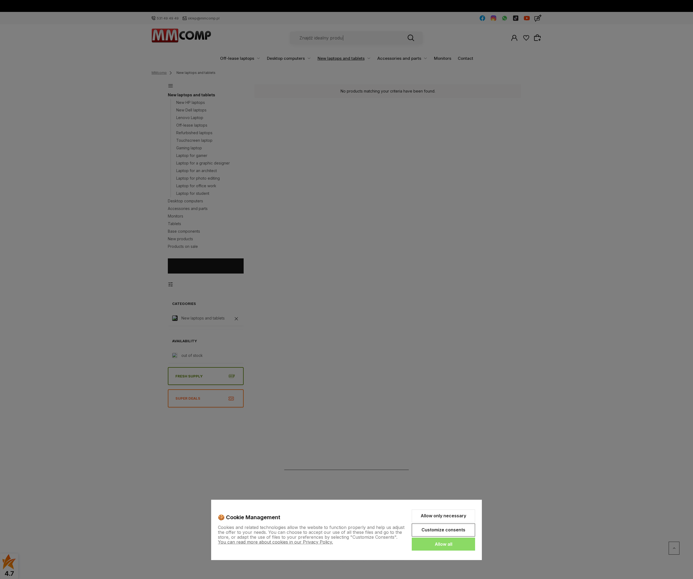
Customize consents (443, 529)
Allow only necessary (443, 515)
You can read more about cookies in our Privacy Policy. (275, 542)
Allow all (443, 544)
